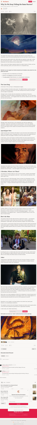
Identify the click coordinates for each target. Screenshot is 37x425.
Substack (14, 423)
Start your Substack (16, 422)
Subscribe (30, 1)
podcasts (10, 75)
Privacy (18, 420)
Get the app (22, 422)
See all (3, 403)
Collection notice (24, 420)
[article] (18, 387)
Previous (4, 348)
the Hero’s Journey (24, 211)
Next (33, 348)
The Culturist (5, 8)
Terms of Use (23, 406)
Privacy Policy (26, 407)
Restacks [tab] (7, 355)
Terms (20, 420)
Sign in (34, 1)
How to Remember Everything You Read (9, 385)
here (30, 313)
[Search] (35, 382)
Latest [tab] (4, 382)
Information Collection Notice (18, 407)
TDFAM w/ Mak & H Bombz (6, 364)
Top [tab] (1, 382)
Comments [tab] (3, 355)
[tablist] (5, 356)
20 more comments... (3, 377)
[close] (28, 390)
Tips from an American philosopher (7, 386)
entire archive (6, 77)
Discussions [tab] (8, 382)
